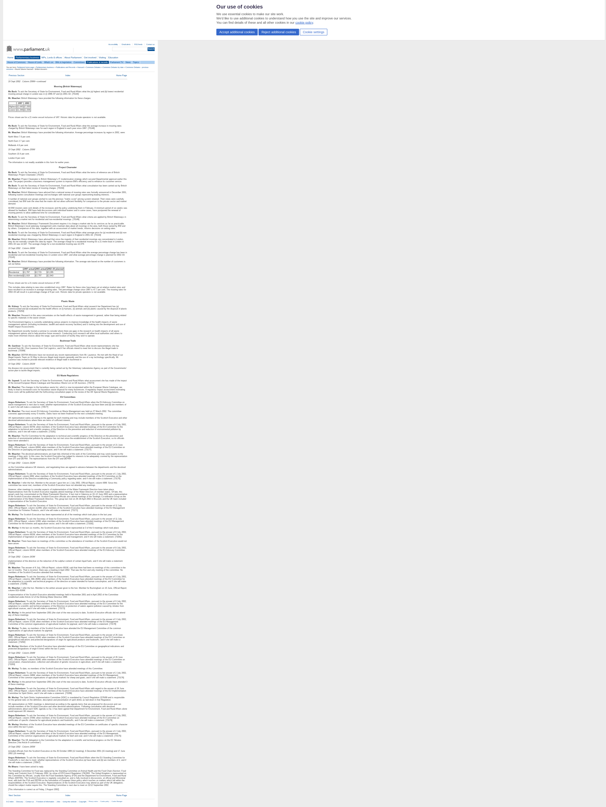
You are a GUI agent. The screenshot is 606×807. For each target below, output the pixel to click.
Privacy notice (93, 801)
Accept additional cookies (237, 32)
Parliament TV (116, 62)
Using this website (70, 802)
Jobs (58, 802)
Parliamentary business (27, 57)
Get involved (90, 57)
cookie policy (304, 22)
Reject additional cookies (278, 32)
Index (67, 75)
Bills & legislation (63, 62)
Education (113, 57)
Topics (136, 62)
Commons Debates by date (113, 67)
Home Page (121, 75)
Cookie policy (104, 801)
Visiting (102, 57)
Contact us (150, 44)
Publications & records (97, 62)
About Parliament (73, 57)
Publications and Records (65, 67)
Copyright (82, 802)
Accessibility (113, 44)
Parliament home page (25, 67)
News (128, 62)
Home (10, 57)
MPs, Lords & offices (52, 57)
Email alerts (126, 44)
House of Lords (35, 62)
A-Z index (10, 802)
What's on (48, 62)
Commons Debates (93, 67)
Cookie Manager (117, 801)
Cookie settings (313, 32)
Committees (79, 62)
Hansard (80, 67)
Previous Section (16, 75)
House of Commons (16, 62)
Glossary (19, 802)
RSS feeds (138, 44)
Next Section (15, 795)
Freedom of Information (45, 802)
